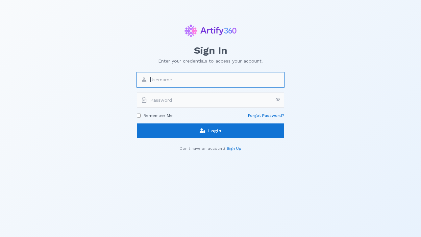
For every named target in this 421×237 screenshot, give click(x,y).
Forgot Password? (266, 115)
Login (214, 130)
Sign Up (234, 148)
